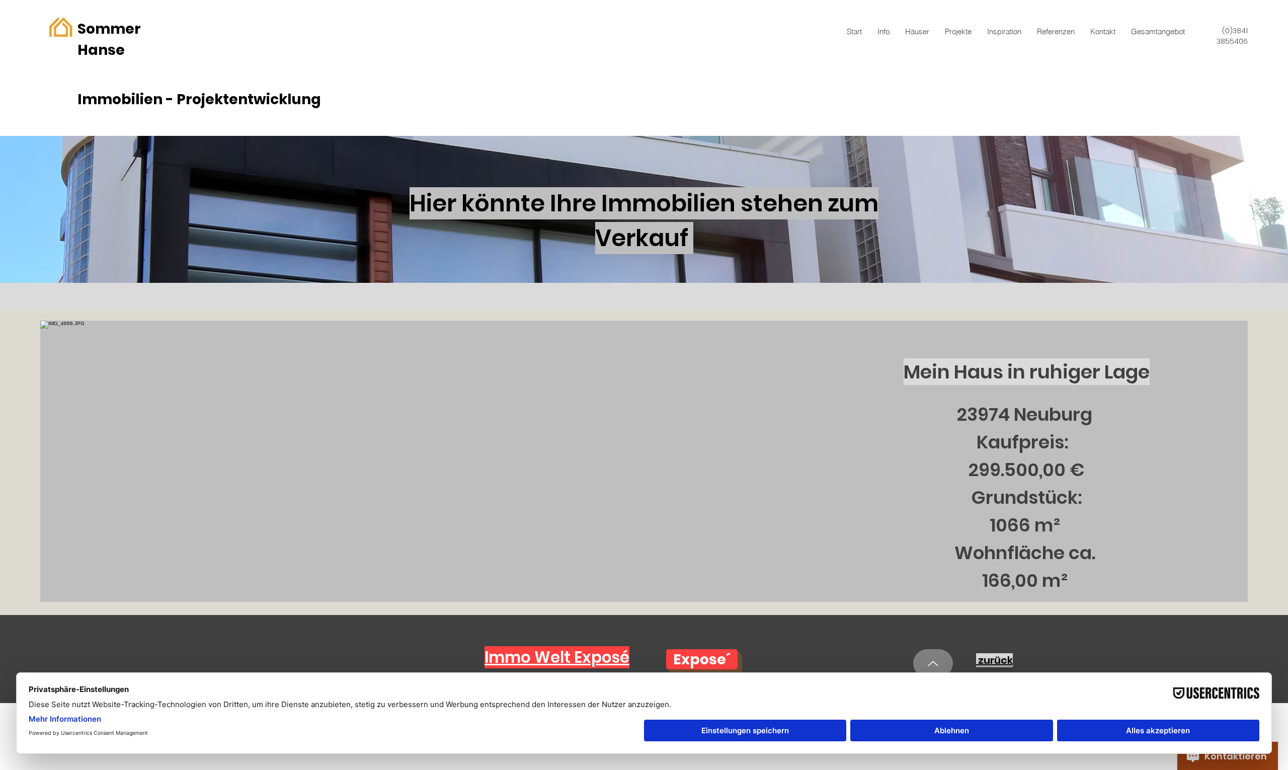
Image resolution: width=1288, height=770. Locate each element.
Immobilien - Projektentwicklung (199, 99)
